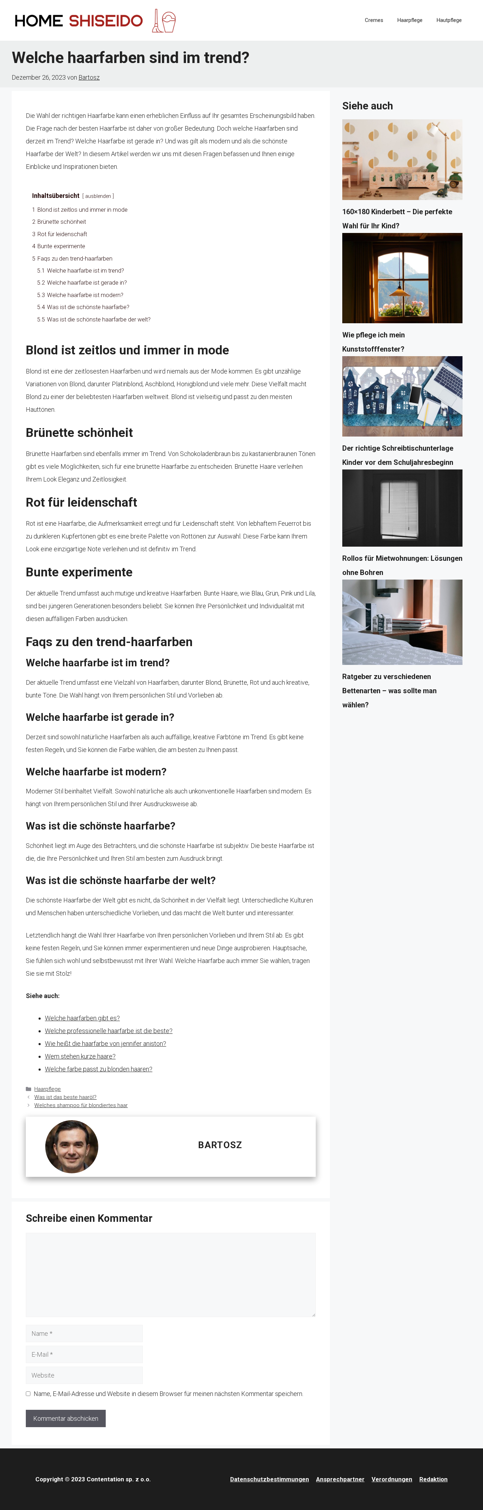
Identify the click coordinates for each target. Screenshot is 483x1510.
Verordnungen (392, 1479)
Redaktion (433, 1479)
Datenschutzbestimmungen (269, 1479)
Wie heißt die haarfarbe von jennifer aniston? (105, 1043)
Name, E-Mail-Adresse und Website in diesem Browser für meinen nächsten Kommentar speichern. (168, 1393)
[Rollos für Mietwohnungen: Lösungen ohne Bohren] (402, 510)
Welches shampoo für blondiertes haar (81, 1105)
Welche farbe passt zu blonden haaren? (98, 1069)
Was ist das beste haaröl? (65, 1097)
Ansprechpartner (340, 1479)
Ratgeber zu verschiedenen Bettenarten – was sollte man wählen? (389, 690)
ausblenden (98, 196)
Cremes (374, 20)
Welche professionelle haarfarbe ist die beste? (109, 1031)
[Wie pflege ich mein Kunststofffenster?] (402, 280)
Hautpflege (449, 20)
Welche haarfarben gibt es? (82, 1018)
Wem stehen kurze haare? (80, 1056)
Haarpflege (410, 20)
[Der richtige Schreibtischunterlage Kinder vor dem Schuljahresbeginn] (402, 398)
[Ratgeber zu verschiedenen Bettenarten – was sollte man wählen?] (402, 624)
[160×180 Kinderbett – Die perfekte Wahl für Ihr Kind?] (402, 162)
